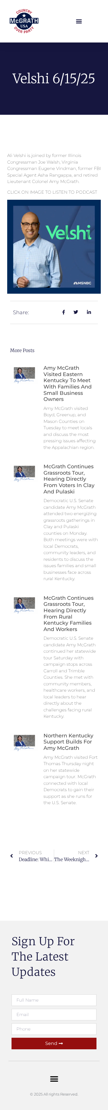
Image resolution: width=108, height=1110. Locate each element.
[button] (79, 21)
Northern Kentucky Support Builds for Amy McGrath (68, 741)
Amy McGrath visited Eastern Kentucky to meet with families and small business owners (67, 383)
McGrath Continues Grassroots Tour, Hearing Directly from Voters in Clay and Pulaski (68, 479)
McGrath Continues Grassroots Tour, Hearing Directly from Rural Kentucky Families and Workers (68, 613)
